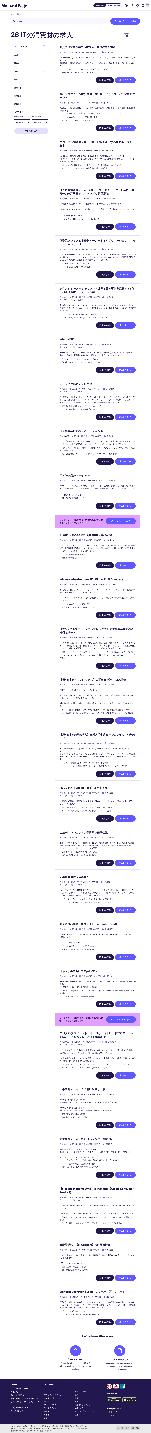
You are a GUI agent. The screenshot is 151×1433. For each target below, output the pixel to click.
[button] (24, 55)
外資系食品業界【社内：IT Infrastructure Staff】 (90, 924)
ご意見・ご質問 (113, 1412)
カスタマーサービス (52, 1398)
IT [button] (44, 71)
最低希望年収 (19, 116)
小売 (76, 1398)
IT (45, 1391)
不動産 (46, 1411)
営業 (76, 1395)
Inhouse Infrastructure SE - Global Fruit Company (91, 579)
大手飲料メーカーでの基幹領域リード (82, 1089)
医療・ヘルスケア (82, 1391)
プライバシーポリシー (20, 1388)
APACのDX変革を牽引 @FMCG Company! (86, 535)
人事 (46, 1418)
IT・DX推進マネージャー (75, 475)
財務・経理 (79, 1408)
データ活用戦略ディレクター (77, 383)
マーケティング (50, 1405)
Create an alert (75, 1359)
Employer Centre (114, 1408)
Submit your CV (119, 1359)
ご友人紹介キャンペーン (20, 1408)
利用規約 (14, 1392)
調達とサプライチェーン (84, 1405)
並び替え (126, 34)
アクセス (110, 1415)
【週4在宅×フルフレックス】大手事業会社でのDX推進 (93, 679)
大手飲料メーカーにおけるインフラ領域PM (86, 1139)
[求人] (132, 5)
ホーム (13, 14)
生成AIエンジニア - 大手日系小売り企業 (84, 832)
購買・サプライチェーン (84, 1411)
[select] (22, 122)
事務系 (46, 1415)
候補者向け (99, 5)
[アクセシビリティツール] (126, 5)
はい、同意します (123, 1428)
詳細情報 (135, 1428)
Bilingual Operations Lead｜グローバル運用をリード (92, 1291)
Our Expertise (49, 1385)
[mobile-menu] (147, 5)
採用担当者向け (114, 5)
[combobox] (131, 35)
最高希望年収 (37, 116)
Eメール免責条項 (17, 1395)
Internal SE (67, 339)
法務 (76, 1401)
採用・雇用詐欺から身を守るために (25, 1398)
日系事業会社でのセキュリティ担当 (81, 431)
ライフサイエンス (51, 1408)
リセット (45, 46)
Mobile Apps (112, 1393)
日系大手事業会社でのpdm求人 (78, 971)
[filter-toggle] (16, 46)
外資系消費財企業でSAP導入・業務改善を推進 (88, 47)
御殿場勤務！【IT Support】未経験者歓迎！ (86, 1244)
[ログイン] (143, 5)
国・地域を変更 (17, 1411)
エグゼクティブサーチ (53, 1395)
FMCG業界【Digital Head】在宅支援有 (83, 787)
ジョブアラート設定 (127, 21)
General (14, 1385)
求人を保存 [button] (106, 80)
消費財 (18, 14)
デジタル (47, 1401)
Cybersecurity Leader (74, 876)
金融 (76, 1415)
